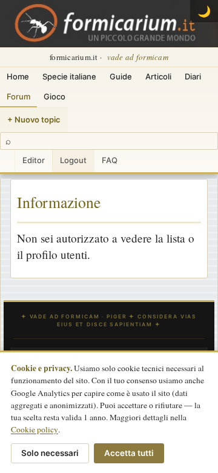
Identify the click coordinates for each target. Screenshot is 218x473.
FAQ (109, 160)
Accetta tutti (129, 453)
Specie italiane (69, 76)
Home (18, 76)
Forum (18, 96)
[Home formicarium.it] (109, 23)
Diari (193, 76)
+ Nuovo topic (34, 119)
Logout (73, 160)
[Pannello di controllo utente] (7, 161)
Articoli (158, 76)
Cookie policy (34, 429)
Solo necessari (50, 453)
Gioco (54, 96)
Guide (121, 76)
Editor (33, 160)
